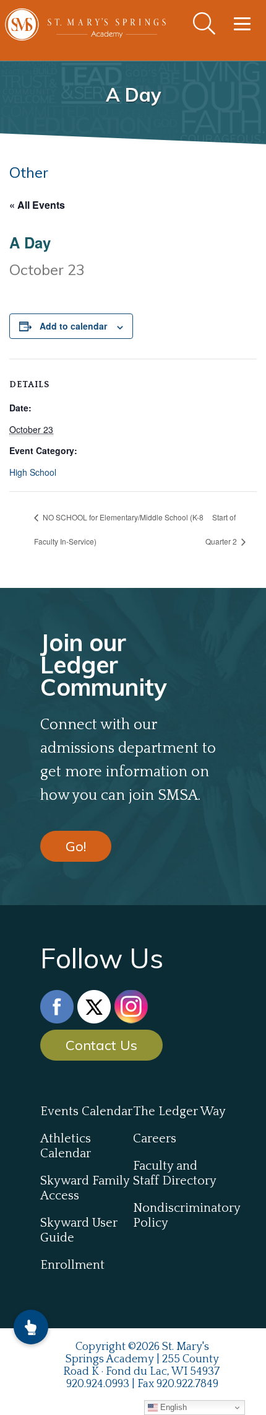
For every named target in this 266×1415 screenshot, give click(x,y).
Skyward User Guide (79, 1230)
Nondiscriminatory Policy (179, 1215)
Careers (154, 1139)
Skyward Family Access (84, 1188)
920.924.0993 (97, 1384)
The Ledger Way (179, 1111)
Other (28, 172)
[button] (31, 1327)
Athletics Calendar (65, 1146)
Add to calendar (73, 326)
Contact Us (101, 1045)
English (172, 1407)
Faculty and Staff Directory (175, 1173)
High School (32, 472)
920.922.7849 (187, 1384)
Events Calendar (86, 1111)
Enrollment (72, 1265)
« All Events (37, 205)
